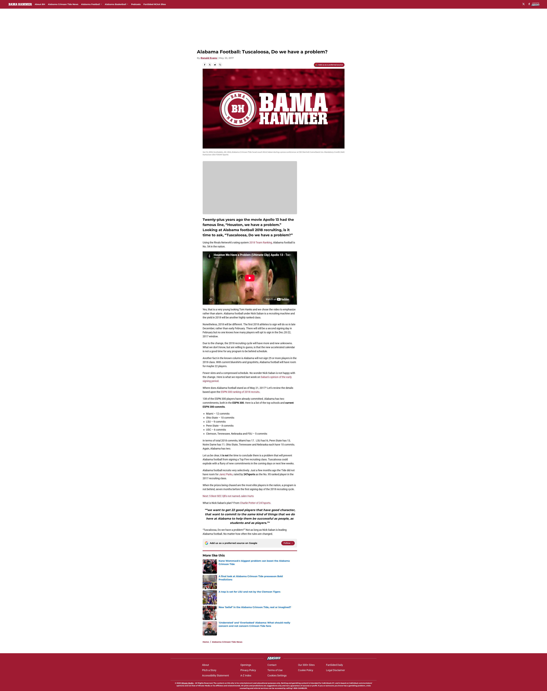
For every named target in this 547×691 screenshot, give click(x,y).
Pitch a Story (209, 670)
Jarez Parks (226, 474)
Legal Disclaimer (335, 670)
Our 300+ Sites (306, 664)
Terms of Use (275, 670)
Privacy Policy (248, 670)
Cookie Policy (305, 670)
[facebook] (529, 4)
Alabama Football (90, 4)
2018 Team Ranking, (261, 242)
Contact (271, 664)
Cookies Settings (277, 675)
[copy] (220, 65)
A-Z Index (245, 675)
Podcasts (136, 4)
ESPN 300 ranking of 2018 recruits (240, 391)
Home (206, 642)
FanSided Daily (334, 664)
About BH (40, 4)
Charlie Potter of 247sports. (255, 502)
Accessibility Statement (215, 675)
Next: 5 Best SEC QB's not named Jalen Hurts (228, 496)
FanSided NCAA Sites (154, 4)
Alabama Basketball (115, 4)
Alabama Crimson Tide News (63, 4)
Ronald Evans (209, 58)
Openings (245, 664)
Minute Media (187, 683)
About (205, 664)
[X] (523, 4)
